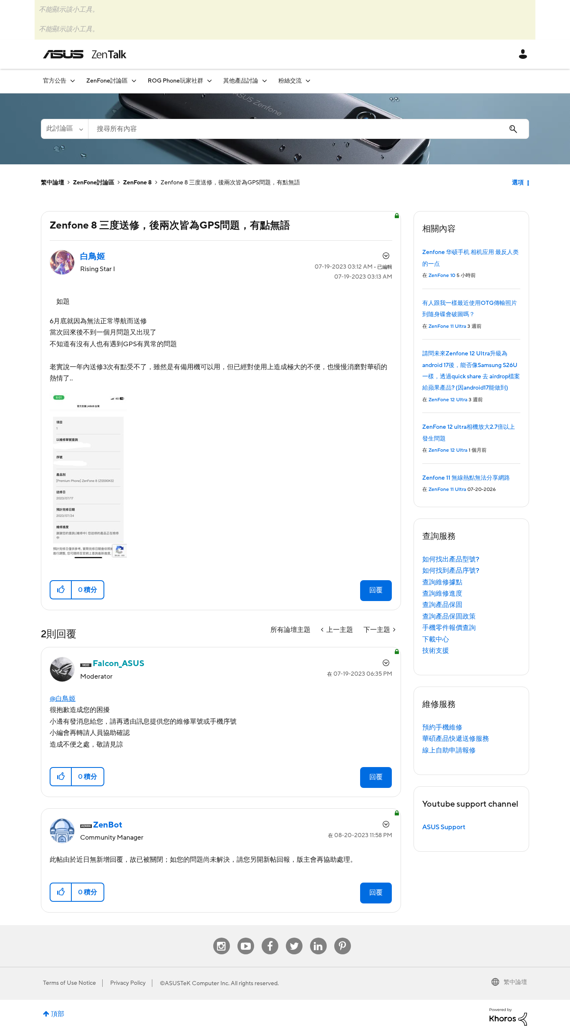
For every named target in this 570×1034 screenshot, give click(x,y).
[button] (61, 590)
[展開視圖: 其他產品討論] (264, 81)
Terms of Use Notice (69, 983)
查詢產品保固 (442, 605)
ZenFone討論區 (93, 182)
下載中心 (435, 639)
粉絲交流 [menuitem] (290, 81)
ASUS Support (443, 827)
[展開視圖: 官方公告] (72, 81)
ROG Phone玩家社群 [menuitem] (175, 81)
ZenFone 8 (137, 182)
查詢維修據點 (442, 582)
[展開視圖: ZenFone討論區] (134, 81)
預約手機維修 (442, 727)
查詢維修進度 (442, 593)
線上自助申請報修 (449, 750)
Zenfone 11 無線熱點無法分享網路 (466, 478)
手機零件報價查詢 (449, 628)
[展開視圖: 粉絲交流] (308, 81)
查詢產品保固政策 (449, 616)
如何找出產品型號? (450, 559)
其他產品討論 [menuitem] (240, 81)
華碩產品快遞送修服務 (455, 739)
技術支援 (435, 651)
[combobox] (308, 129)
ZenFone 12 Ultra (448, 400)
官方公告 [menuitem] (54, 81)
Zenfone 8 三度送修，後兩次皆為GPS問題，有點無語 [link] (230, 182)
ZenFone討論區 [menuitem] (107, 81)
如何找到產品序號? (450, 570)
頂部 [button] (57, 1014)
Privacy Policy (128, 983)
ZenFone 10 (442, 275)
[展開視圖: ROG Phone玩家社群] (209, 81)
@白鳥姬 (63, 698)
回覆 (376, 590)
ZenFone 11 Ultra (447, 326)
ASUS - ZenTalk (84, 54)
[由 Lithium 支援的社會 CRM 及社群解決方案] (508, 1016)
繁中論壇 (52, 182)
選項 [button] (518, 182)
